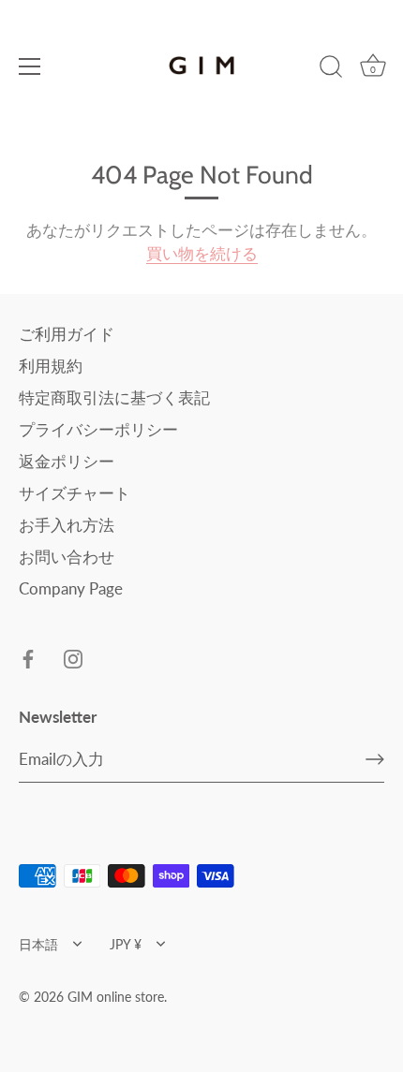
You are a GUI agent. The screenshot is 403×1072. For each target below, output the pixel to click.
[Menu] (30, 66)
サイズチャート (74, 493)
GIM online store (115, 997)
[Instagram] (73, 658)
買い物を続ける (202, 253)
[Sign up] (375, 759)
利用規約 (50, 365)
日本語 (38, 944)
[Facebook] (28, 658)
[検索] (330, 69)
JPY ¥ (126, 944)
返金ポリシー (66, 461)
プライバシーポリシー (98, 429)
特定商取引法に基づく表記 (114, 397)
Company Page (71, 588)
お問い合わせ (66, 556)
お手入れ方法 (66, 525)
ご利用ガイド (66, 334)
